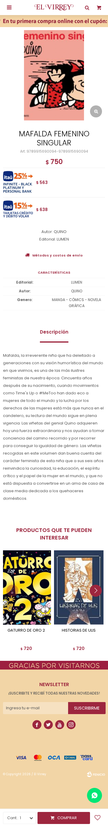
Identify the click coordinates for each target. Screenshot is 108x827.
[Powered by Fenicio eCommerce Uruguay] (96, 774)
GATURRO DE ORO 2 (26, 630)
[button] (98, 602)
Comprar (67, 818)
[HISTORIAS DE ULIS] (79, 587)
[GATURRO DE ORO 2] (26, 587)
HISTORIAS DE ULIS (79, 630)
